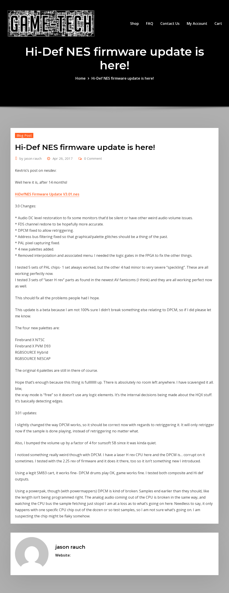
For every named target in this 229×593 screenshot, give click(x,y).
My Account (197, 23)
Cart (218, 23)
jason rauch (30, 158)
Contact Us (170, 23)
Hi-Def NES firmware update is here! (122, 78)
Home (80, 78)
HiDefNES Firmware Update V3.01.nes (47, 194)
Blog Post (24, 135)
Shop (134, 23)
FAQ (149, 23)
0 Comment (93, 158)
